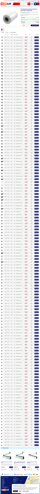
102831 (6, 176)
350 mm (8, 229)
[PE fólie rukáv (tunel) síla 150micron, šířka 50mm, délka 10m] (2, 49)
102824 (6, 93)
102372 (6, 368)
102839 (6, 291)
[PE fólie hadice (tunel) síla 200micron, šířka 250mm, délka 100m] (2, 182)
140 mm (8, 81)
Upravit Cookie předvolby (5, 487)
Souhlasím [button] (15, 491)
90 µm (11, 87)
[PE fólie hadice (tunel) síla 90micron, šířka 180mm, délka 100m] (2, 117)
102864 (6, 353)
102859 (6, 220)
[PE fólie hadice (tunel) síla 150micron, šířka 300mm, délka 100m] (2, 211)
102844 (6, 347)
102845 (6, 350)
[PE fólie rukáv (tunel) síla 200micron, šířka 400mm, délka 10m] (2, 273)
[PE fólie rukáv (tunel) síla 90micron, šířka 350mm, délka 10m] (2, 238)
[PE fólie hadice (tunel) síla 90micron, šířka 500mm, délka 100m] (2, 300)
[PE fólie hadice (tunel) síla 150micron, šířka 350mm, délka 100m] (2, 241)
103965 (6, 170)
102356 (6, 167)
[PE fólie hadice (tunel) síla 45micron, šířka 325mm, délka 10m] (2, 226)
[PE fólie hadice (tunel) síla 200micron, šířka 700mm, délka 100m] (2, 395)
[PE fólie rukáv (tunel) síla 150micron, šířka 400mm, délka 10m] (2, 268)
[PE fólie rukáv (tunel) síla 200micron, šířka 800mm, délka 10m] (2, 439)
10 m (14, 43)
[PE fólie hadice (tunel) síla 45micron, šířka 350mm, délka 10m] (2, 232)
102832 (6, 211)
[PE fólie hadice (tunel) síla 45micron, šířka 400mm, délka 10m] (2, 250)
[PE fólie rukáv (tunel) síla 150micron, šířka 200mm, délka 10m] (2, 143)
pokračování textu (25, 15)
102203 (6, 362)
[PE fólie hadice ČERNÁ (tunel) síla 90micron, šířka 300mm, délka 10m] (2, 208)
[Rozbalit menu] (38, 4)
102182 (6, 99)
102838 (6, 288)
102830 (6, 173)
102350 (6, 108)
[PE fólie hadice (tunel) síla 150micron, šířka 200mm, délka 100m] (2, 140)
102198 (6, 294)
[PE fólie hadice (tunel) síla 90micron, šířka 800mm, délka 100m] (2, 424)
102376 (6, 409)
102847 (6, 374)
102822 (6, 69)
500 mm (8, 294)
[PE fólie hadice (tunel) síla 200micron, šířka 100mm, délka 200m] (2, 37)
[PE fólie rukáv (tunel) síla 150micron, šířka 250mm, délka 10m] (2, 176)
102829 (6, 143)
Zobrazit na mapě (19, 474)
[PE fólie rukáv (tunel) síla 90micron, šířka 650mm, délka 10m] (2, 368)
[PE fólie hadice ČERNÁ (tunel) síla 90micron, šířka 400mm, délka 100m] (2, 253)
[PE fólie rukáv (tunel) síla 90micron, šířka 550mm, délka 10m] (2, 327)
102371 (6, 365)
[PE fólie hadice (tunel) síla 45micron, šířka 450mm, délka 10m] (2, 279)
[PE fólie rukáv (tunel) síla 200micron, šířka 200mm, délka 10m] (2, 149)
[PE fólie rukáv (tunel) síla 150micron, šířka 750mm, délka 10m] (2, 415)
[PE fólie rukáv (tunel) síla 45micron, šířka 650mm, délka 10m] (2, 362)
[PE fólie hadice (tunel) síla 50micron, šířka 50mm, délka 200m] (2, 40)
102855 (6, 78)
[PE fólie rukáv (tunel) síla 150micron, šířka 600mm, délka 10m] (2, 350)
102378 (6, 427)
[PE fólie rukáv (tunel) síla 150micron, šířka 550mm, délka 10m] (2, 333)
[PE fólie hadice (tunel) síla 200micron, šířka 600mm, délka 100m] (2, 353)
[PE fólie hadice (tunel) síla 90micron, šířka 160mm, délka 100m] (2, 105)
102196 (6, 276)
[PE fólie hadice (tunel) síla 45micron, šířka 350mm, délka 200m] (2, 229)
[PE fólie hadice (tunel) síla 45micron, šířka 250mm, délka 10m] (2, 155)
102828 (6, 140)
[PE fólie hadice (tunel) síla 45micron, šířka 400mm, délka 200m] (2, 247)
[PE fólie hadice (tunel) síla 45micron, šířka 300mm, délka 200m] (2, 188)
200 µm (12, 37)
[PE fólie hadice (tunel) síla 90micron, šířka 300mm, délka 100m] (2, 203)
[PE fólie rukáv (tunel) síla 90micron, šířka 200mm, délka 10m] (2, 137)
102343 (6, 40)
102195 (6, 279)
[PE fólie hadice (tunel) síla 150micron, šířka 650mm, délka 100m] (2, 371)
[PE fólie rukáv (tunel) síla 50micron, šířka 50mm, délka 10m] (2, 43)
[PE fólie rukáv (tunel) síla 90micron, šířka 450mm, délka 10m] (2, 285)
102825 (6, 96)
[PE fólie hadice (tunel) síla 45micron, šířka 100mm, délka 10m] (2, 61)
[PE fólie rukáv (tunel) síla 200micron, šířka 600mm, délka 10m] (2, 356)
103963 (6, 158)
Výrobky (3, 32)
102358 (6, 205)
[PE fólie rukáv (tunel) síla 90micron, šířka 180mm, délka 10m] (2, 120)
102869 (6, 439)
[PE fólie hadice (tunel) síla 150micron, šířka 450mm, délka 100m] (2, 288)
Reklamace (3, 482)
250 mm (8, 152)
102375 (6, 406)
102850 (6, 412)
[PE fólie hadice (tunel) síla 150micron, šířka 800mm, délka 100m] (2, 430)
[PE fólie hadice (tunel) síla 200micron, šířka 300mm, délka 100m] (2, 217)
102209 (6, 421)
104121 (6, 161)
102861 (6, 273)
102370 (6, 344)
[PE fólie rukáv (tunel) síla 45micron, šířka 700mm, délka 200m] (2, 377)
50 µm (11, 40)
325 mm (8, 223)
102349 (6, 105)
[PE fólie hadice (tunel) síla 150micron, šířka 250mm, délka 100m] (2, 173)
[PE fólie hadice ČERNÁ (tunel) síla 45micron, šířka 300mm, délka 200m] (2, 194)
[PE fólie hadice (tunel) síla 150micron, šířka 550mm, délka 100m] (2, 330)
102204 (6, 359)
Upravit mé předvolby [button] (26, 491)
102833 (6, 214)
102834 (6, 241)
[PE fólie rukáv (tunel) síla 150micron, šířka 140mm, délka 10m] (2, 96)
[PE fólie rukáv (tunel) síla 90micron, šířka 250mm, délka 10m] (2, 167)
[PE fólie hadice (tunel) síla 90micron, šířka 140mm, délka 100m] (2, 87)
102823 (6, 72)
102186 (6, 152)
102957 (6, 84)
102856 (6, 146)
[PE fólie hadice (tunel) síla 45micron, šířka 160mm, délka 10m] (2, 102)
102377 (6, 424)
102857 (6, 149)
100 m (14, 69)
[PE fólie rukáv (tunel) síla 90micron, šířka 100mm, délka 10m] (2, 67)
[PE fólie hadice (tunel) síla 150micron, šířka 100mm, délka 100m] (2, 70)
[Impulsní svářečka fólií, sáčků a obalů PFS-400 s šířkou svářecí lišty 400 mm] (20, 455)
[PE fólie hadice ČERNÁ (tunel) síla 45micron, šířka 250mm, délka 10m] (2, 161)
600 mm (8, 335)
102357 (6, 202)
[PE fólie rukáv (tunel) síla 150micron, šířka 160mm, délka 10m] (2, 114)
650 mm (8, 359)
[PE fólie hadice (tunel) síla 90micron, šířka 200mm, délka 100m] (2, 135)
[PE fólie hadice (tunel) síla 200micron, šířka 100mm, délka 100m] (2, 75)
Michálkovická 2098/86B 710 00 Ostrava (32, 493)
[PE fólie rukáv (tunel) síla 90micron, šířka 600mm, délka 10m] (2, 344)
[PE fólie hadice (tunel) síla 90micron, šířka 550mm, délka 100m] (2, 324)
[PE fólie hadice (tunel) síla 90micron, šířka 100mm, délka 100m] (2, 64)
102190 (6, 223)
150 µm (12, 69)
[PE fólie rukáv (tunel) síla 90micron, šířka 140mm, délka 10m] (2, 90)
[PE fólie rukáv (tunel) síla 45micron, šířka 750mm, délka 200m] (2, 401)
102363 (6, 282)
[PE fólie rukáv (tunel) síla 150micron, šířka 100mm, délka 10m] (2, 72)
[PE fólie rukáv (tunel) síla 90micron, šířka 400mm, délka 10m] (2, 259)
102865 (6, 356)
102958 (6, 81)
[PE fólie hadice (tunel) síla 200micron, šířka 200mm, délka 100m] (2, 146)
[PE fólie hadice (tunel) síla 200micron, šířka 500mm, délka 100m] (2, 312)
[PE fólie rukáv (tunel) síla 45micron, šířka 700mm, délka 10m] (2, 380)
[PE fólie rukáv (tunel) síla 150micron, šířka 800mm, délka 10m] (2, 433)
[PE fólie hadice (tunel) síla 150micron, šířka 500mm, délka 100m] (2, 306)
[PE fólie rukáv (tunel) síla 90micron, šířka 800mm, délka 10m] (2, 427)
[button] (38, 1)
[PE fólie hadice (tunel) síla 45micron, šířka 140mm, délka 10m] (2, 84)
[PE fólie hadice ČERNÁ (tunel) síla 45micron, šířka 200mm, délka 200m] (2, 126)
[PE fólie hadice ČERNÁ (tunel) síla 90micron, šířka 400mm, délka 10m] (2, 262)
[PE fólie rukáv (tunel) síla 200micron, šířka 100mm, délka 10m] (2, 78)
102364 (6, 285)
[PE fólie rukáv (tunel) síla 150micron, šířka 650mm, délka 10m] (2, 374)
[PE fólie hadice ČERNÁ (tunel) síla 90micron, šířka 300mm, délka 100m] (2, 200)
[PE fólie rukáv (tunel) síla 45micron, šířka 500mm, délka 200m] (2, 294)
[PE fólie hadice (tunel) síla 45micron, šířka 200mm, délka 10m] (2, 129)
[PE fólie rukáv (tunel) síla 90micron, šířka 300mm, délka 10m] (2, 205)
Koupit (37, 37)
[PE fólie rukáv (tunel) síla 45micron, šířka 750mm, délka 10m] (2, 403)
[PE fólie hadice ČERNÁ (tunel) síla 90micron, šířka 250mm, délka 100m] (2, 170)
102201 (6, 338)
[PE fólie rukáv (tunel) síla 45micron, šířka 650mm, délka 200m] (2, 359)
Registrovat (34, 1)
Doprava (3, 480)
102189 (6, 226)
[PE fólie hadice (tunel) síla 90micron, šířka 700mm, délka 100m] (2, 383)
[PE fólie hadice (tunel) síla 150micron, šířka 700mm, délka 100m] (2, 389)
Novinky (3, 484)
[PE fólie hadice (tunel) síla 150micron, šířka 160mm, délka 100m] (2, 111)
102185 (6, 155)
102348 (6, 90)
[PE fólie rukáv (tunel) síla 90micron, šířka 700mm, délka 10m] (2, 386)
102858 (6, 217)
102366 (6, 303)
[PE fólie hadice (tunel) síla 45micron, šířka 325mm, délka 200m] (2, 223)
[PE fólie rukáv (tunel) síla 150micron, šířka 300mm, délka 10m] (2, 214)
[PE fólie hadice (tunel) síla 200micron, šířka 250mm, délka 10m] (2, 185)
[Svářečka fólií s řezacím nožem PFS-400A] (7, 455)
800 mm (8, 418)
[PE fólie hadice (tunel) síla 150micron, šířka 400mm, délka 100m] (2, 265)
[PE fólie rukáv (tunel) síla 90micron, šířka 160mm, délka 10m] (2, 108)
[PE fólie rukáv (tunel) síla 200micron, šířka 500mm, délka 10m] (2, 315)
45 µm (11, 81)
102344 (6, 43)
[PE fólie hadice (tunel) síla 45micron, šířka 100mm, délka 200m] (2, 58)
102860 (6, 270)
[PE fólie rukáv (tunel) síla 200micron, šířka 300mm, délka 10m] (2, 220)
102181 (6, 102)
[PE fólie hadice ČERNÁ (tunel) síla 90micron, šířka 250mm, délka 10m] (2, 179)
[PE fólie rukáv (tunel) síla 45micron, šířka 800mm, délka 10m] (2, 421)
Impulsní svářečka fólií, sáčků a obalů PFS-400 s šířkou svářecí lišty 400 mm (19, 463)
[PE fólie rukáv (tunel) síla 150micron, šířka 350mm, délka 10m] (2, 244)
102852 (6, 430)
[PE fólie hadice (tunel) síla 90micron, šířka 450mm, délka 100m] (2, 282)
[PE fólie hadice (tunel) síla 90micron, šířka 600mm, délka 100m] (2, 341)
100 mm (8, 37)
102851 (6, 415)
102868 (6, 436)
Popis (7, 32)
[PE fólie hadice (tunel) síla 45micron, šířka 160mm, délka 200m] (2, 99)
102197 (6, 297)
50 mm (8, 40)
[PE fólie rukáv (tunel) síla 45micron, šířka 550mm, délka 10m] (2, 321)
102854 (6, 75)
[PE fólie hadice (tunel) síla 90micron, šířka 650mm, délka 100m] (2, 365)
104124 (6, 208)
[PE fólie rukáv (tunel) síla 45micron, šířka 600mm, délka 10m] (2, 338)
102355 (6, 164)
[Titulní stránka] (6, 4)
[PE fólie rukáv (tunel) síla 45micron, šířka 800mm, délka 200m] (2, 418)
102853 (6, 433)
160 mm (8, 99)
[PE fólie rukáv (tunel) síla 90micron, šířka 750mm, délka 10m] (2, 409)
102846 (6, 371)
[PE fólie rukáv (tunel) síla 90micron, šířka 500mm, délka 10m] (2, 303)
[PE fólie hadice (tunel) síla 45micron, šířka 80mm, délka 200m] (2, 52)
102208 (6, 400)
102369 (6, 341)
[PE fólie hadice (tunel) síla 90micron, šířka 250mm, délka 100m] (2, 164)
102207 (6, 403)
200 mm (8, 137)
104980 (6, 37)
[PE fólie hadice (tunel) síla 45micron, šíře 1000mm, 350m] (2, 442)
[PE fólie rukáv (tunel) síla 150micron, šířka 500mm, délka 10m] (2, 309)
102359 (6, 235)
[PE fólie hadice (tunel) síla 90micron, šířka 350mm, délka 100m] (2, 235)
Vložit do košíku (35, 25)
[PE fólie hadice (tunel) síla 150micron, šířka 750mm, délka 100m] (2, 412)
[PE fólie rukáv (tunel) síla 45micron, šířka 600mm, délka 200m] (2, 335)
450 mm (8, 276)
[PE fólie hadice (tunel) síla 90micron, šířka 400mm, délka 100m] (2, 256)
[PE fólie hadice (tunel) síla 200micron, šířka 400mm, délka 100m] (2, 270)
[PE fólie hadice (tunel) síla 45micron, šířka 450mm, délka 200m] (2, 276)
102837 (6, 267)
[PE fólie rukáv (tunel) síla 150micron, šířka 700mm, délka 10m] (2, 392)
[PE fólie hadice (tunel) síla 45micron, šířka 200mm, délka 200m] (2, 123)
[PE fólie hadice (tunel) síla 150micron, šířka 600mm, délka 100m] (2, 347)
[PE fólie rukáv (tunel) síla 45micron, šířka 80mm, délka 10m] (2, 55)
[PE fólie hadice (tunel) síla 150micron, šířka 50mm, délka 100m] (2, 46)
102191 (6, 232)
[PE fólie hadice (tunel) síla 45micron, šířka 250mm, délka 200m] (2, 152)
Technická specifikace (13, 32)
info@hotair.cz (15, 482)
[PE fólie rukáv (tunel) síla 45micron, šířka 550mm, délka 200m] (2, 318)
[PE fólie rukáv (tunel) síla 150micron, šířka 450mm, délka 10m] (2, 291)
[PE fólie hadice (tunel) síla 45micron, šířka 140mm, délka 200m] (2, 81)
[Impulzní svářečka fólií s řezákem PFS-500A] (33, 455)
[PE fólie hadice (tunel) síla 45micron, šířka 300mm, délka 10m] (2, 191)
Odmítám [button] (20, 491)
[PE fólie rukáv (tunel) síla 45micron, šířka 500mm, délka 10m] (2, 297)
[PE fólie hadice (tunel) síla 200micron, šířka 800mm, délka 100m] (2, 436)
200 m (14, 37)
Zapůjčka (3, 481)
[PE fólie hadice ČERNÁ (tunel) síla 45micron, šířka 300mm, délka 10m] (2, 197)
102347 (6, 87)
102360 (6, 238)
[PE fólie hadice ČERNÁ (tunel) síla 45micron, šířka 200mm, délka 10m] (2, 132)
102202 (6, 335)
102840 (6, 306)
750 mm (8, 400)
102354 (6, 137)
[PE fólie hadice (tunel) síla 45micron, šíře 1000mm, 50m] (2, 445)
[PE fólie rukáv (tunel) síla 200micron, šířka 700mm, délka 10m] (2, 398)
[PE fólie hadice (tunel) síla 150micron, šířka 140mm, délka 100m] (2, 93)
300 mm (8, 202)
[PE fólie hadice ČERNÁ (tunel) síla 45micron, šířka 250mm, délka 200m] (2, 158)
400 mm (8, 267)
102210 (6, 418)
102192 (6, 229)
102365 (6, 300)
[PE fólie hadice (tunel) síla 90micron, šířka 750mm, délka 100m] (2, 406)
